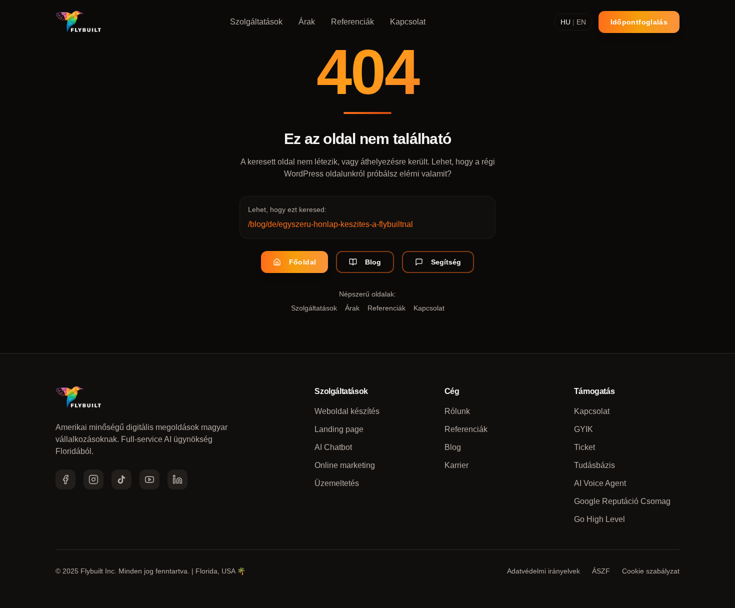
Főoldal (302, 262)
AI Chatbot (333, 447)
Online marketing (344, 465)
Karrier (456, 465)
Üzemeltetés (336, 483)
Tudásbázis (594, 465)
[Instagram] (94, 480)
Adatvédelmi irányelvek (543, 571)
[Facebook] (66, 480)
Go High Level (599, 519)
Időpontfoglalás (639, 22)
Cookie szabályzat (651, 571)
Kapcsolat (408, 22)
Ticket (584, 447)
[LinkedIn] (178, 480)
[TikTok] (122, 480)
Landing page (339, 429)
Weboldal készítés (347, 411)
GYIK (583, 429)
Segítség (446, 262)
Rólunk (457, 411)
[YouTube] (150, 480)
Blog (373, 262)
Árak (306, 22)
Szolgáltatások (256, 22)
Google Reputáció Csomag (622, 501)
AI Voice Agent (600, 483)
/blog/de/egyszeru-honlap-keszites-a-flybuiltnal (330, 224)
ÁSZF (601, 571)
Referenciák (352, 22)
